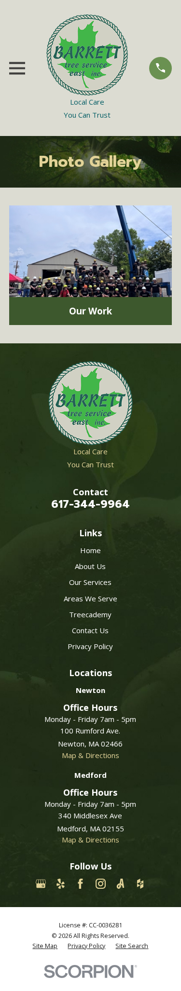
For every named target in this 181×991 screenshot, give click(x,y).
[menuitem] (44, 946)
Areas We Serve (90, 598)
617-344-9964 (90, 504)
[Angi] (120, 884)
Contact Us (90, 630)
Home (90, 550)
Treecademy (90, 614)
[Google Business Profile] (41, 884)
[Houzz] (140, 884)
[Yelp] (61, 884)
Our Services (90, 582)
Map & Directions (90, 755)
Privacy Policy (90, 646)
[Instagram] (101, 884)
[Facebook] (80, 884)
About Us (90, 566)
